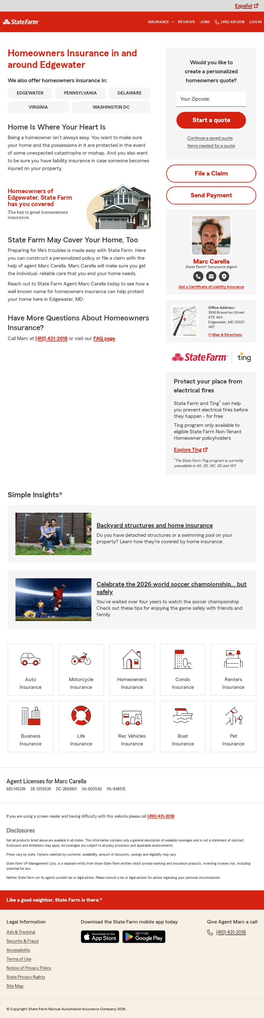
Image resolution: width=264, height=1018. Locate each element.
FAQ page (104, 338)
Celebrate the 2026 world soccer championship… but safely (172, 588)
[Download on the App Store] (100, 936)
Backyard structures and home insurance (155, 525)
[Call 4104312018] (198, 276)
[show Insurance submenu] (171, 22)
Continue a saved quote (210, 138)
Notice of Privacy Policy (28, 968)
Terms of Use (18, 959)
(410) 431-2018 (232, 22)
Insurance (158, 22)
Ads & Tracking (20, 932)
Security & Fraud (22, 941)
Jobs (205, 22)
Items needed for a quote (211, 146)
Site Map (15, 986)
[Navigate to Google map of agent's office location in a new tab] (224, 276)
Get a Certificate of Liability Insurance (211, 287)
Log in (255, 22)
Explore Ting (188, 449)
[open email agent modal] (211, 277)
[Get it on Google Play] (143, 936)
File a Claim (211, 173)
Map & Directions (227, 335)
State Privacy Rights (25, 977)
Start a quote (211, 120)
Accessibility (18, 950)
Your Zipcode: (195, 99)
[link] (21, 22)
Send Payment (211, 195)
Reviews (186, 22)
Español (243, 5)
